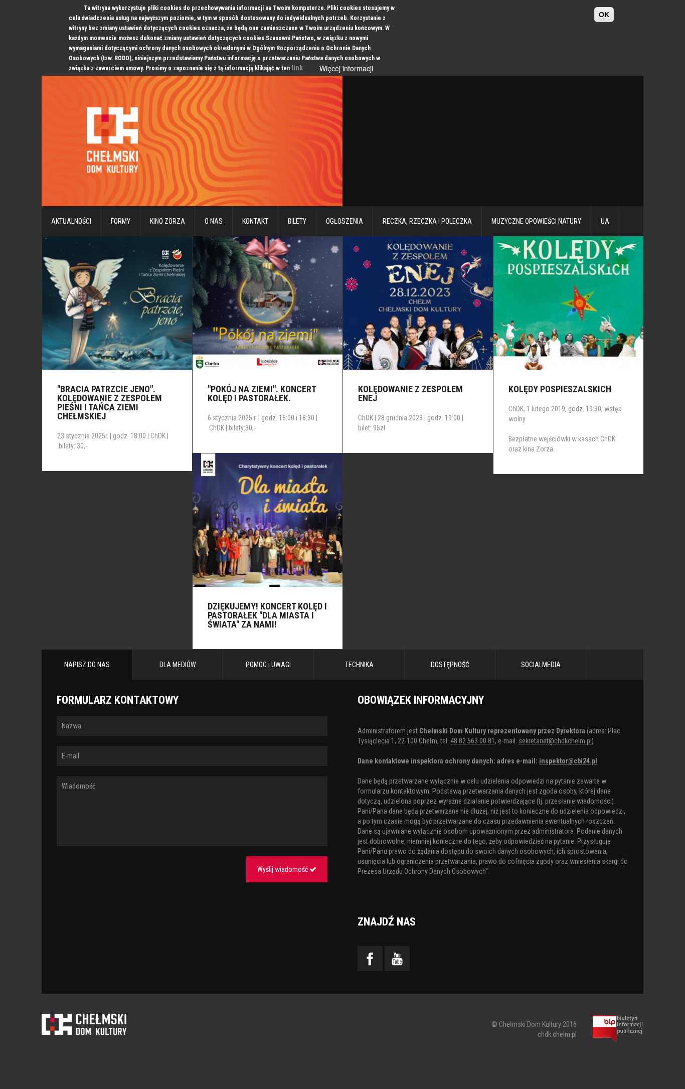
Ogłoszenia (344, 221)
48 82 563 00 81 (472, 741)
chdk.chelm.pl (557, 1034)
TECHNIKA (359, 665)
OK (604, 15)
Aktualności (71, 221)
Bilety (297, 221)
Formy (120, 221)
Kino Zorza (167, 221)
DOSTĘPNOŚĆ (450, 665)
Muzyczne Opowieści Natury (536, 221)
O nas (214, 221)
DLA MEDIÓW (177, 665)
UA (605, 221)
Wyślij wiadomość (283, 869)
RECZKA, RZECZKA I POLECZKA (427, 221)
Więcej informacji (346, 68)
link (297, 68)
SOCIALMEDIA (541, 665)
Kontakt (255, 221)
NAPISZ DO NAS (87, 665)
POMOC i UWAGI (268, 665)
